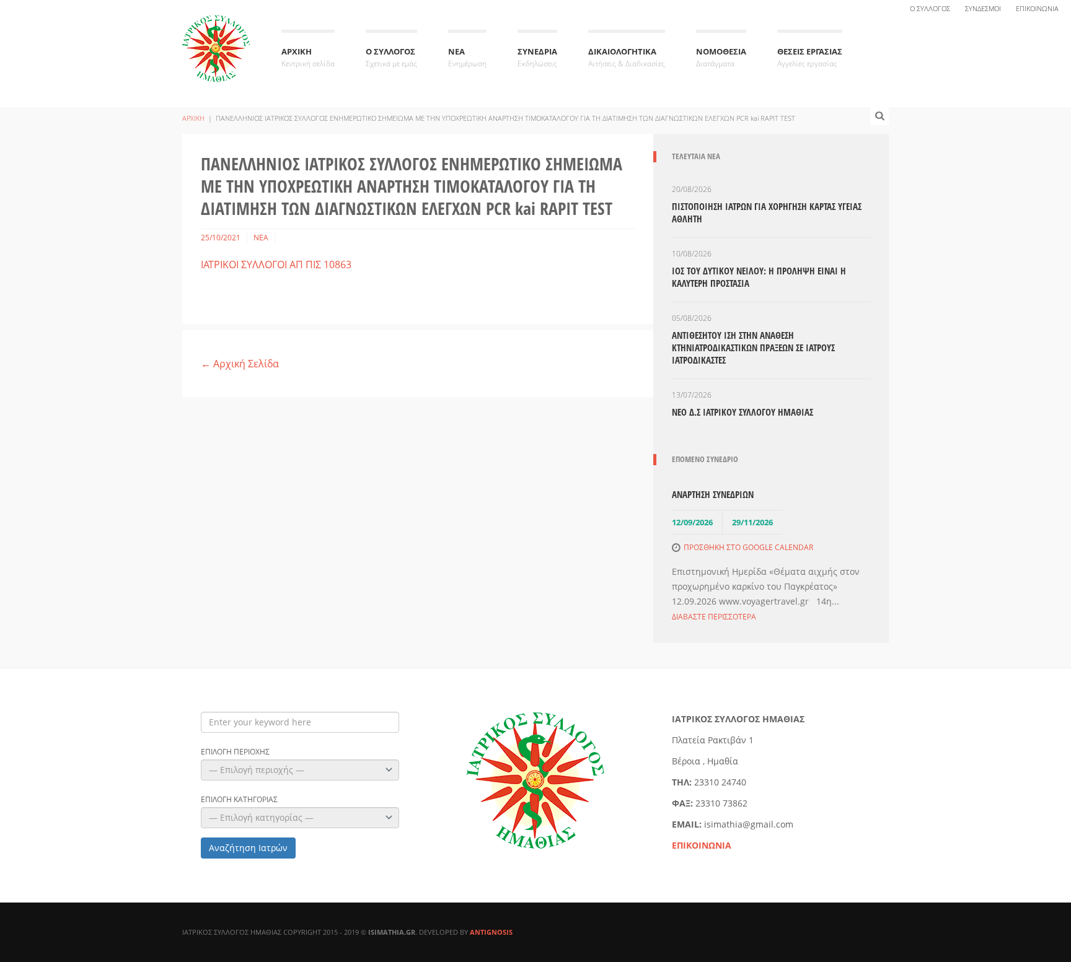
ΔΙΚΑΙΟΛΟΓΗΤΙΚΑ (626, 57)
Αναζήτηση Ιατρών (248, 848)
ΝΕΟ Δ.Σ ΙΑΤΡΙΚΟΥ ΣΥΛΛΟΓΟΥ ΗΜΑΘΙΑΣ (742, 412)
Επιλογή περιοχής (235, 752)
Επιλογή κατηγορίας (239, 799)
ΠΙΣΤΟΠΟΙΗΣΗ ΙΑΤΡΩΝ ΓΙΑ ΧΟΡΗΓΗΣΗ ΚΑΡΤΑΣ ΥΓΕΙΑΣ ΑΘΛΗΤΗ (767, 212)
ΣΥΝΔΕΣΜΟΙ (983, 8)
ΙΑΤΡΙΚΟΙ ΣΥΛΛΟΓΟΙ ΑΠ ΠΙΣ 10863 (276, 264)
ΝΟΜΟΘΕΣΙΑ (721, 57)
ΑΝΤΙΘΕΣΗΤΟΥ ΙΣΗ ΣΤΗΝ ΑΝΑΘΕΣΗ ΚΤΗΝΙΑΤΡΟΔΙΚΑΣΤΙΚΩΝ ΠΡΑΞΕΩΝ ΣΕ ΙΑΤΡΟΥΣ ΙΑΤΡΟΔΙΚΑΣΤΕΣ (753, 347)
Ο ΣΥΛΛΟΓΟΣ (930, 8)
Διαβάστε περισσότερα (714, 616)
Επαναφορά (332, 848)
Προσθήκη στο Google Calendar (748, 547)
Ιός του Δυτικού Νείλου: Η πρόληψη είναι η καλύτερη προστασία (759, 277)
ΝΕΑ (467, 57)
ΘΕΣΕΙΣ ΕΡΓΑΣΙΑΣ (809, 57)
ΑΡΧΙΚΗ (308, 57)
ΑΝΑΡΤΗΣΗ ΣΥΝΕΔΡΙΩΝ (713, 494)
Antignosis (491, 932)
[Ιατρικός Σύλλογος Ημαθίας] (216, 39)
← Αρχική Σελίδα (240, 363)
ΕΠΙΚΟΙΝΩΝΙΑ (1037, 8)
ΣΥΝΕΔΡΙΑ (537, 57)
